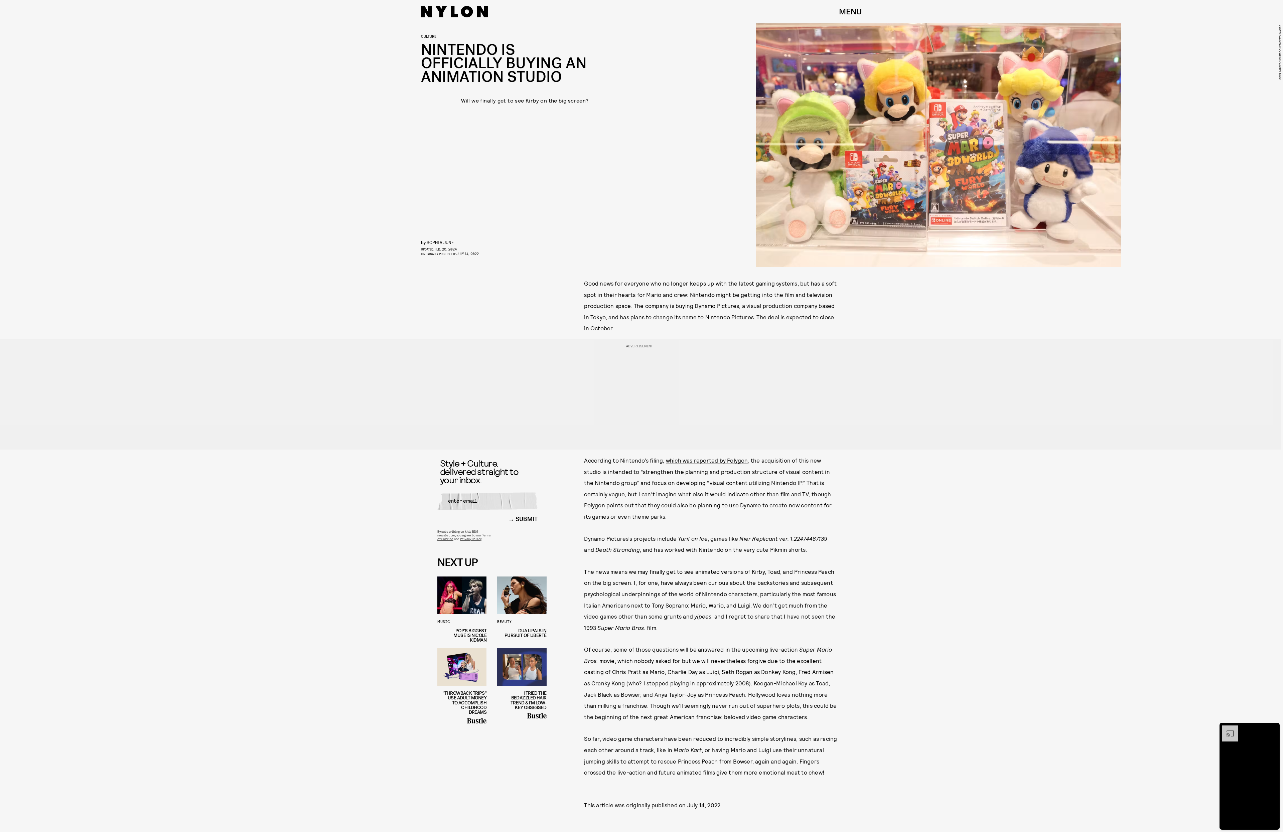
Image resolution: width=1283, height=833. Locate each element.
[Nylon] (454, 11)
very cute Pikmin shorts (775, 549)
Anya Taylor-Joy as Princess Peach (700, 694)
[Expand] (1227, 729)
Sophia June (440, 242)
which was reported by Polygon (707, 460)
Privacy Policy (470, 539)
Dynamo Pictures (717, 305)
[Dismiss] (1272, 729)
